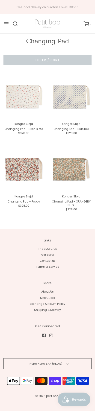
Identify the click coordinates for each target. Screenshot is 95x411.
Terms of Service (47, 267)
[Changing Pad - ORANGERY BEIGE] (71, 169)
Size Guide (47, 298)
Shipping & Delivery (47, 310)
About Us (47, 292)
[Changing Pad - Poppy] (23, 169)
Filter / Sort (48, 60)
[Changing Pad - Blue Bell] (71, 96)
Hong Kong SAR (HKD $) (46, 364)
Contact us (48, 261)
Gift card (47, 255)
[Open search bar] (16, 24)
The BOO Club (47, 249)
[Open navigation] (6, 24)
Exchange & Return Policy (47, 304)
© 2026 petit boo (47, 396)
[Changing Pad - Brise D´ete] (23, 96)
